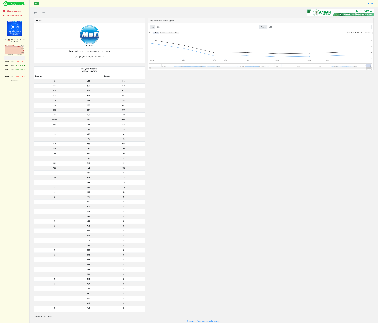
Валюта (263, 27)
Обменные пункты (14, 11)
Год (152, 27)
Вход (371, 4)
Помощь (190, 321)
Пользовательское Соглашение (208, 321)
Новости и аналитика (14, 15)
